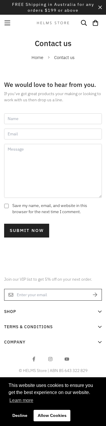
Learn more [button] (21, 400)
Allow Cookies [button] (52, 415)
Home (37, 57)
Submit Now (27, 230)
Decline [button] (19, 415)
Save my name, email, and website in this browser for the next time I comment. (49, 208)
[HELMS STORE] (53, 23)
